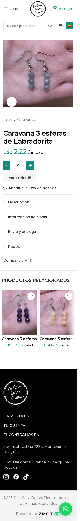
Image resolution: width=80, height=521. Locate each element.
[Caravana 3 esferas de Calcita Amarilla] (57, 312)
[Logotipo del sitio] (38, 8)
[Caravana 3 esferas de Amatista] (19, 312)
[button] (65, 509)
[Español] (69, 25)
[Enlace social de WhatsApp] (31, 261)
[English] (61, 25)
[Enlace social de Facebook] (25, 261)
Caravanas (26, 120)
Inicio (7, 120)
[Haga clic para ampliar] (12, 102)
